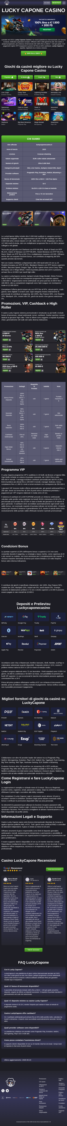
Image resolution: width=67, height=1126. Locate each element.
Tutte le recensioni (33, 949)
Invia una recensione (54, 869)
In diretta (24, 77)
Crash (40, 77)
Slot (56, 77)
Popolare (8, 77)
